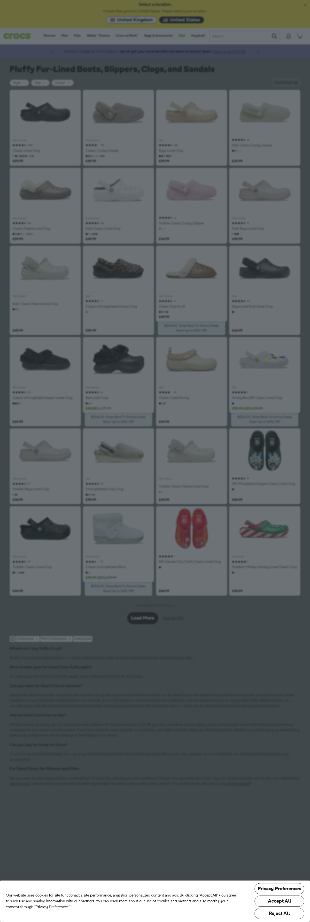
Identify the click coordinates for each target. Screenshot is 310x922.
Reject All (279, 913)
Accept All (279, 901)
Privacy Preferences (279, 889)
